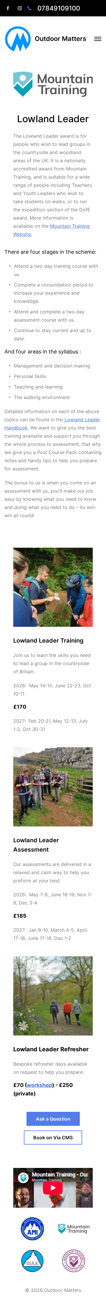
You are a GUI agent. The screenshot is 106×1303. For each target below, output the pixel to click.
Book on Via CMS (53, 1137)
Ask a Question (53, 1119)
